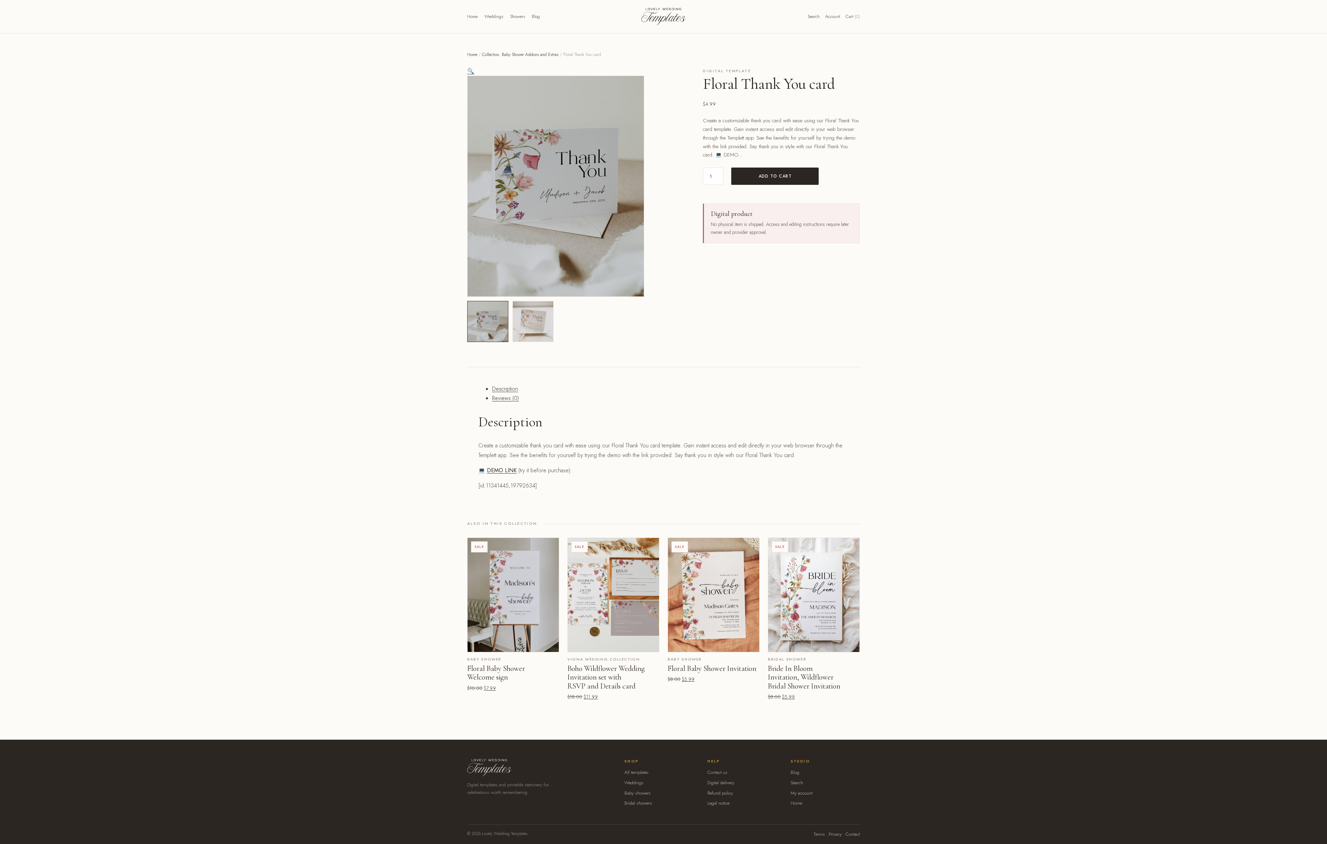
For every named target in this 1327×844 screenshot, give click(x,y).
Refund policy (720, 793)
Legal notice (718, 803)
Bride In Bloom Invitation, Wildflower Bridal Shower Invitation (804, 677)
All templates (636, 772)
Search (814, 16)
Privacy (835, 834)
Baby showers (637, 793)
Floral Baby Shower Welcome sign (496, 673)
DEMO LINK (502, 470)
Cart (853, 16)
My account (801, 793)
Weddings (493, 16)
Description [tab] (505, 389)
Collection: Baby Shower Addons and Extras (520, 54)
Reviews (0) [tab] (505, 398)
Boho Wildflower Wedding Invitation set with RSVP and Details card (606, 677)
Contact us (717, 772)
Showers (517, 16)
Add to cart (775, 176)
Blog (536, 16)
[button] (470, 71)
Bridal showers (638, 803)
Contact (853, 834)
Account (832, 16)
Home (472, 16)
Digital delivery (720, 782)
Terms (819, 834)
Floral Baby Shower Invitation (712, 668)
